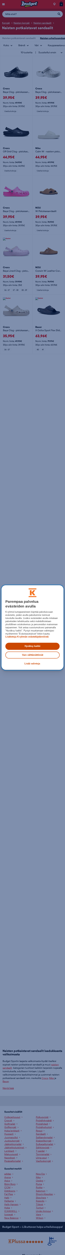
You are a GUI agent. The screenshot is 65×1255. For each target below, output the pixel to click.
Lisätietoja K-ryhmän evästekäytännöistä (27, 637)
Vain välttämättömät (32, 655)
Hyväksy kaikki (32, 646)
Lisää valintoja (32, 663)
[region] (32, 627)
